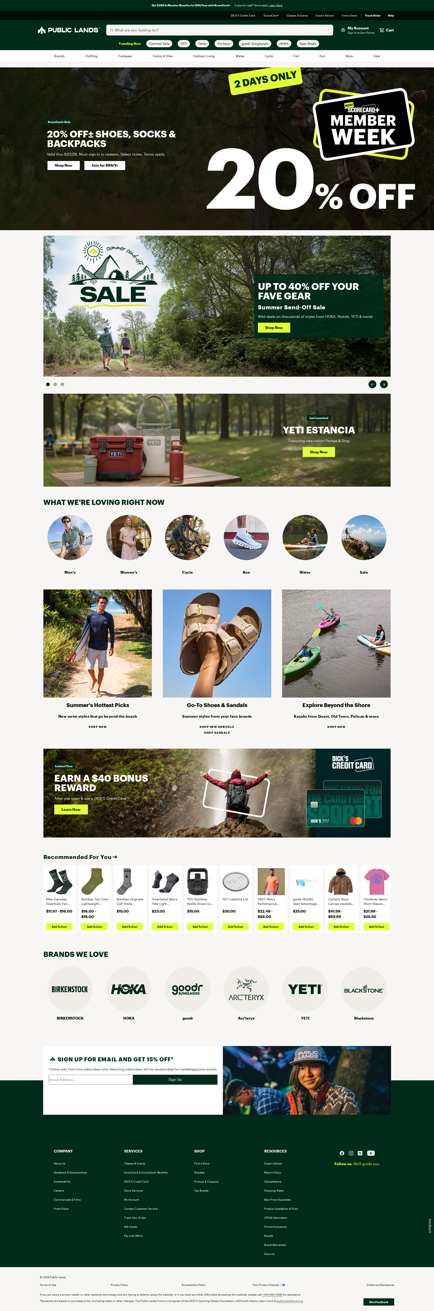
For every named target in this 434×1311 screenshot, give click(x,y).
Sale (376, 56)
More (349, 56)
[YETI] (305, 1010)
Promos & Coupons (206, 1181)
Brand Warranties (275, 1244)
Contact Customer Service (141, 1208)
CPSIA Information (275, 1217)
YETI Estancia (319, 429)
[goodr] (187, 1010)
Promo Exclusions (275, 1226)
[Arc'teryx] (246, 1010)
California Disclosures (380, 1284)
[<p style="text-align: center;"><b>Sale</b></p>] (364, 558)
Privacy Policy (119, 1284)
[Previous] (372, 384)
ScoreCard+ (271, 15)
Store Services (133, 1190)
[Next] (384, 384)
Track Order (373, 15)
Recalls (268, 1235)
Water (240, 56)
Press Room (61, 1208)
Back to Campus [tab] (55, 384)
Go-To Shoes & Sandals (217, 705)
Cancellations (272, 1181)
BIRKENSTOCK (70, 1018)
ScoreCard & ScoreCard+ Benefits (145, 1172)
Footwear (125, 56)
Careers (59, 1190)
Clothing (92, 56)
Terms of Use (48, 1284)
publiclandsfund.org (290, 1300)
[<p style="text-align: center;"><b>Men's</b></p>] (70, 558)
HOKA (128, 1018)
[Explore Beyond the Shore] (336, 696)
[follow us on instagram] (352, 1152)
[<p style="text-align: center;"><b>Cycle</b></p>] (187, 558)
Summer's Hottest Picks (97, 705)
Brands (59, 56)
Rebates (199, 1172)
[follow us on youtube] (370, 1152)
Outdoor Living (204, 56)
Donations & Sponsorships (70, 1172)
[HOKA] (128, 1010)
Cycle (269, 56)
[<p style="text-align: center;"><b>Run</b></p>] (246, 558)
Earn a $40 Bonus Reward (101, 782)
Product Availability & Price (281, 1208)
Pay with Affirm (133, 1235)
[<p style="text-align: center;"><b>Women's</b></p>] (128, 558)
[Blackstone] (364, 1010)
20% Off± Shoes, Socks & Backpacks (111, 138)
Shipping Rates (274, 1190)
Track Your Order (135, 1217)
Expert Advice (325, 15)
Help (391, 15)
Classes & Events (298, 15)
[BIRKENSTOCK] (70, 1010)
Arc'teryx (246, 1018)
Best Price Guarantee (277, 1199)
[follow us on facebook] (343, 1152)
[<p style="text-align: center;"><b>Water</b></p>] (305, 558)
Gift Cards (130, 1226)
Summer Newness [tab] (62, 384)
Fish (296, 56)
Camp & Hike (163, 56)
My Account (131, 1199)
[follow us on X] (361, 1152)
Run (322, 56)
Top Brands (201, 1190)
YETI (305, 1018)
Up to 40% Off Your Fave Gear (308, 291)
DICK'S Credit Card (243, 15)
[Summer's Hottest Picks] (97, 696)
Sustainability (62, 1181)
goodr (187, 1018)
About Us (59, 1163)
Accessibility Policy (194, 1284)
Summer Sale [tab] (48, 384)
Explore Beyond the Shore (336, 705)
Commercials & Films (67, 1199)
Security (269, 1253)
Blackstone (364, 1018)
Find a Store (349, 15)
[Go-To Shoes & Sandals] (217, 696)
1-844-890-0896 (272, 1294)
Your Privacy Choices (265, 1284)
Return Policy (272, 1172)
